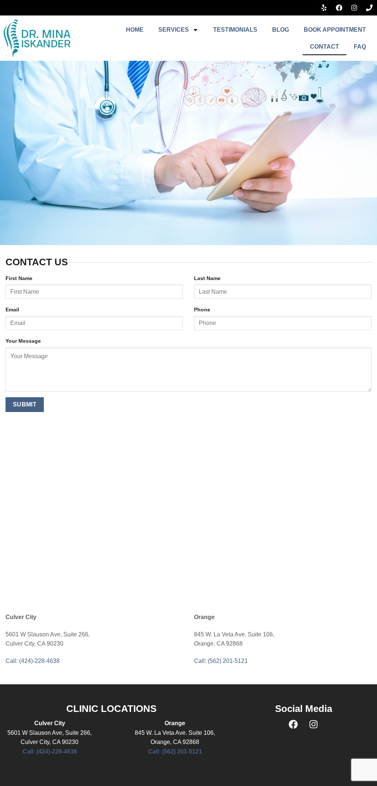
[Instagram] (354, 7)
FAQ (360, 46)
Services (173, 30)
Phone (202, 309)
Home (135, 30)
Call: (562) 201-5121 (221, 661)
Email (12, 309)
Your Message (23, 341)
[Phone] (369, 7)
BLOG (280, 30)
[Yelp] (324, 7)
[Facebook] (339, 7)
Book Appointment (335, 30)
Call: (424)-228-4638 (33, 661)
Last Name (207, 278)
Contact (324, 46)
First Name (19, 278)
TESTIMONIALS (235, 30)
